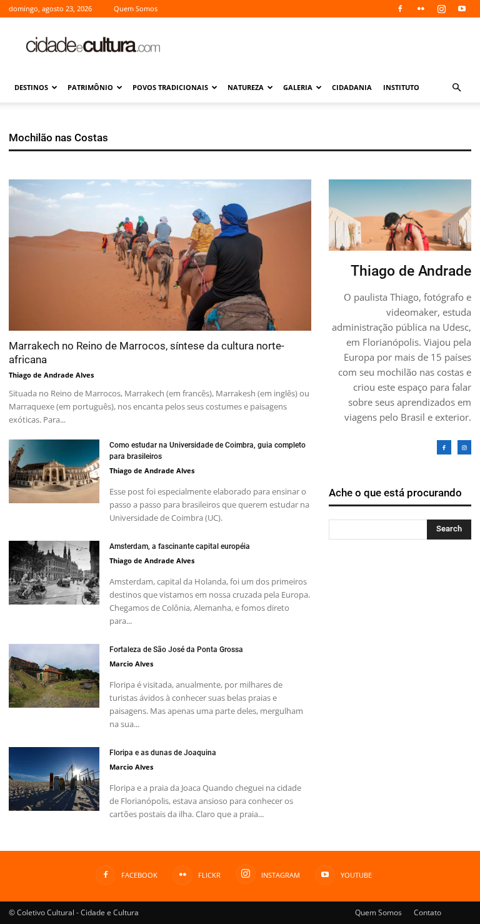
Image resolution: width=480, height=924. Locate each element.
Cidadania (352, 87)
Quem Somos (136, 8)
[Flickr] (420, 9)
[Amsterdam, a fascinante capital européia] (54, 573)
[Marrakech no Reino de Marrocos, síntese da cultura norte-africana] (160, 255)
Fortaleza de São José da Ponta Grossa (176, 649)
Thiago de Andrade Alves (51, 374)
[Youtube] (461, 9)
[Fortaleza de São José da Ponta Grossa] (54, 676)
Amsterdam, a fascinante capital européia (179, 546)
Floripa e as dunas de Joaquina (162, 752)
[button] (456, 88)
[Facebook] (400, 9)
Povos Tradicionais (170, 87)
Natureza (246, 87)
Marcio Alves (131, 663)
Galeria (297, 87)
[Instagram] (441, 9)
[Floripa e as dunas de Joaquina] (54, 779)
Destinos (31, 87)
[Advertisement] (324, 45)
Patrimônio (90, 87)
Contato (427, 912)
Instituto (401, 87)
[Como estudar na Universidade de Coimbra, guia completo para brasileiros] (54, 471)
